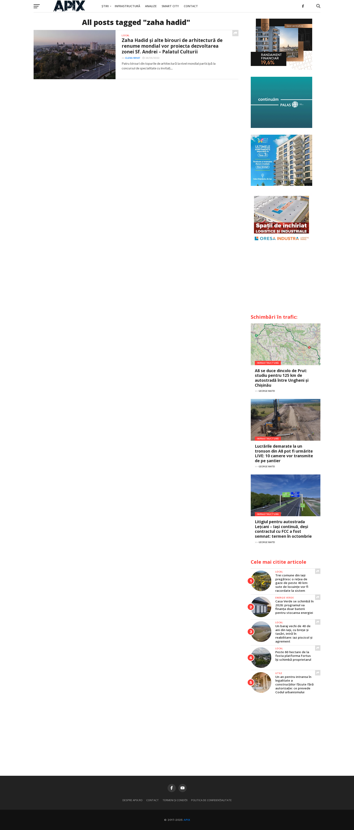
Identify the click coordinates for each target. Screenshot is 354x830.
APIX (187, 819)
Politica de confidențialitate (211, 800)
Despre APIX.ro (133, 800)
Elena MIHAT (132, 58)
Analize (151, 6)
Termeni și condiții (174, 800)
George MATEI (267, 390)
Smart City (170, 6)
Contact (191, 6)
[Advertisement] (285, 279)
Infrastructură (127, 6)
